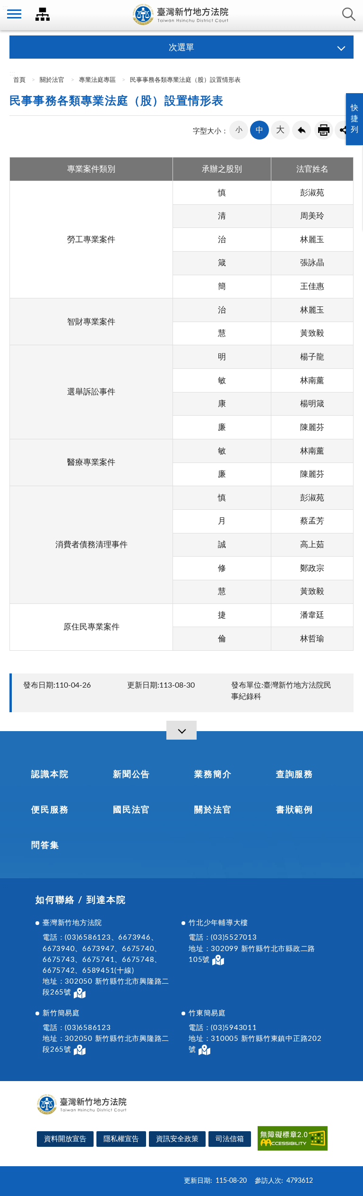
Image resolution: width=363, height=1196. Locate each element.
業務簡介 (213, 774)
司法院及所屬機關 (42, 14)
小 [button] (238, 129)
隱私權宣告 (121, 1139)
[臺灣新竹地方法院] (181, 15)
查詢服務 (294, 774)
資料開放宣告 (65, 1139)
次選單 (181, 48)
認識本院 (50, 774)
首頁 (19, 80)
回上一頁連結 (301, 130)
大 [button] (280, 130)
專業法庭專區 (97, 80)
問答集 (45, 845)
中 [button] (259, 130)
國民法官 (131, 810)
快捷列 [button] (354, 118)
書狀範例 (294, 810)
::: (5, 7)
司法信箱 (230, 1139)
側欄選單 (14, 14)
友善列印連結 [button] (323, 130)
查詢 (349, 14)
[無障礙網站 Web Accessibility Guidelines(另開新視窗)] (293, 1140)
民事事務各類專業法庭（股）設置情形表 (185, 80)
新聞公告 (131, 774)
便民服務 (50, 810)
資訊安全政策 (177, 1139)
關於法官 (52, 80)
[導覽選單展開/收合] (181, 730)
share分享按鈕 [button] (344, 130)
